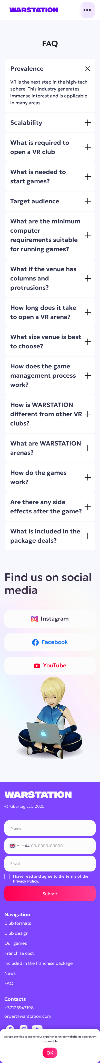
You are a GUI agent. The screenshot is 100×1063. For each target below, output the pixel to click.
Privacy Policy (25, 881)
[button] (87, 10)
